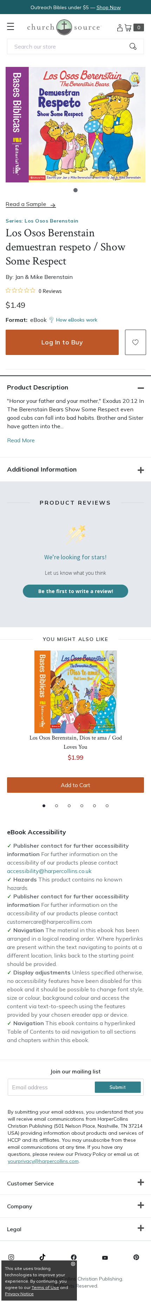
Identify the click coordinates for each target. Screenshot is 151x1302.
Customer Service (30, 1183)
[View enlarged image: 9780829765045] (75, 124)
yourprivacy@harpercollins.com (43, 1161)
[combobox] (75, 46)
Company (19, 1206)
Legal (14, 1229)
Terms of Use (45, 1287)
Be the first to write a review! (75, 591)
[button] (75, 190)
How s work (76, 320)
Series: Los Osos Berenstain (42, 221)
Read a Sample (26, 204)
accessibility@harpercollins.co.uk (49, 870)
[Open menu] (10, 26)
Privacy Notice (19, 1293)
